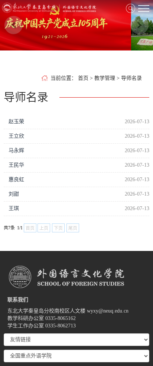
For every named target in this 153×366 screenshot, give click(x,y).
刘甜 (14, 194)
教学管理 (104, 78)
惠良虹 (16, 179)
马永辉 (16, 150)
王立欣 (16, 136)
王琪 (14, 208)
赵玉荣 (16, 121)
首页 (83, 78)
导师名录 (131, 78)
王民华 (16, 165)
